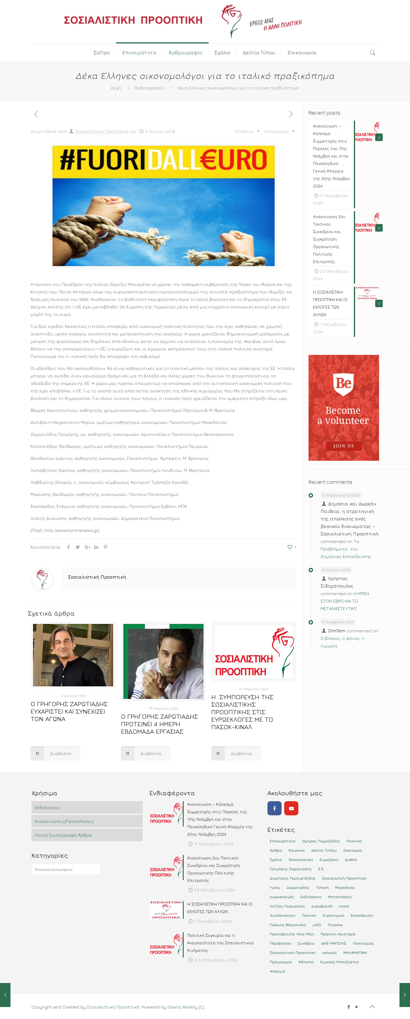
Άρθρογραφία (149, 87)
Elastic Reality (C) (185, 1006)
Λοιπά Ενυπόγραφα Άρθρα (63, 835)
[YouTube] (291, 808)
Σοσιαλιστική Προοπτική (102, 131)
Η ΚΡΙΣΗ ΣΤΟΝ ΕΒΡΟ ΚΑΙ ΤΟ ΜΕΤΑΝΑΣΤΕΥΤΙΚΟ (345, 601)
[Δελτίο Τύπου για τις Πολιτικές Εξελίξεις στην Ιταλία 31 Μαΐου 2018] (5, 995)
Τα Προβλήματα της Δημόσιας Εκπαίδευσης (346, 549)
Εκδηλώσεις (47, 807)
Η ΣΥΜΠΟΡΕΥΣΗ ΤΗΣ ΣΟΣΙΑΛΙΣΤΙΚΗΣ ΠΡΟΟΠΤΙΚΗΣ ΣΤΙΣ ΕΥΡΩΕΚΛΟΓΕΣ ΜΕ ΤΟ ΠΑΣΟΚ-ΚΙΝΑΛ (242, 712)
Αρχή (116, 87)
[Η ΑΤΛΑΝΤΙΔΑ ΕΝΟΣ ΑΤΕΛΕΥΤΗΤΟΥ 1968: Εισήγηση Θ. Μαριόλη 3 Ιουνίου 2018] (404, 995)
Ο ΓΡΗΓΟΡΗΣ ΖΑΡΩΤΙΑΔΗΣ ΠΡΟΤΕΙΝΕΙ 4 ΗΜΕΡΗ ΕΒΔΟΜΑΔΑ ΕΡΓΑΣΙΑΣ (159, 724)
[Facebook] (274, 808)
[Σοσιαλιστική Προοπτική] (205, 21)
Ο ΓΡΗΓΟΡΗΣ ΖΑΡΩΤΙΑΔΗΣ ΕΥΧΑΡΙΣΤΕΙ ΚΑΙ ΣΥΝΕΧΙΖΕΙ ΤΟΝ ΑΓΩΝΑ (69, 711)
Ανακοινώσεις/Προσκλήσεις (64, 821)
